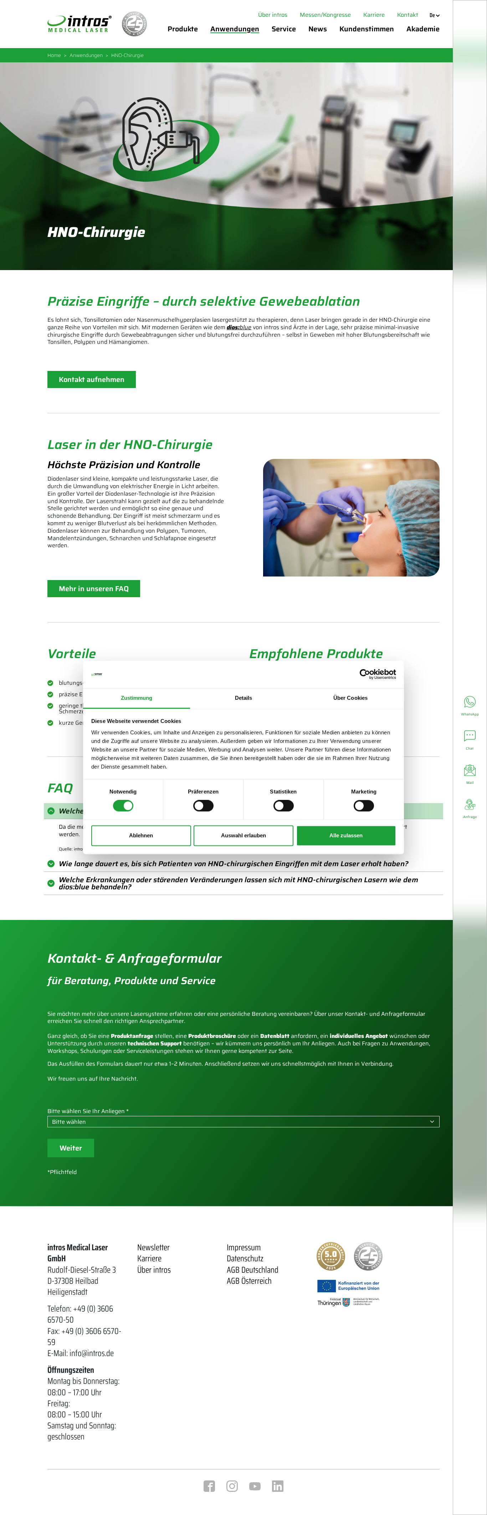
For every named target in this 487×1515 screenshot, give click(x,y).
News (317, 28)
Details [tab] (243, 698)
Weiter (71, 1148)
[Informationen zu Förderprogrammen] (349, 1292)
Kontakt (407, 14)
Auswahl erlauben (243, 835)
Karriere (374, 14)
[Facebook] (209, 1485)
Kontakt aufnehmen (91, 379)
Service (284, 28)
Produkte (183, 28)
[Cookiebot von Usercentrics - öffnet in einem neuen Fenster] (365, 674)
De (433, 15)
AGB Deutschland (252, 1270)
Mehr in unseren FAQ (94, 588)
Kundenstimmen (366, 28)
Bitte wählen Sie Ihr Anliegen (86, 1111)
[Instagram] (232, 1485)
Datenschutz (245, 1258)
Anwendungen (234, 28)
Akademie (423, 28)
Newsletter (153, 1247)
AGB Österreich (249, 1281)
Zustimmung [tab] (137, 698)
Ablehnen (141, 835)
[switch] (203, 806)
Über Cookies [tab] (350, 698)
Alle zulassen (346, 835)
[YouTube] (255, 1485)
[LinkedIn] (277, 1485)
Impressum (244, 1247)
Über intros (272, 14)
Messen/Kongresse (325, 14)
